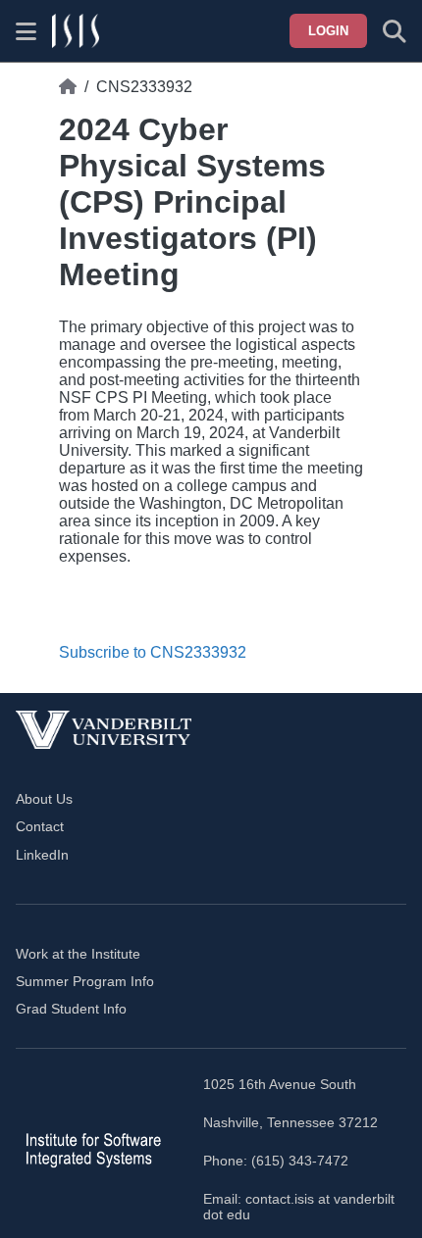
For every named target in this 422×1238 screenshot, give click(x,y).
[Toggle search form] (394, 31)
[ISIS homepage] (75, 31)
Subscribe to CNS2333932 (152, 652)
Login (328, 31)
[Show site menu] (26, 31)
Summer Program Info (85, 981)
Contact (40, 826)
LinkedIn (42, 855)
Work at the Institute (78, 954)
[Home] (68, 87)
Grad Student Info (71, 1008)
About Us (44, 799)
